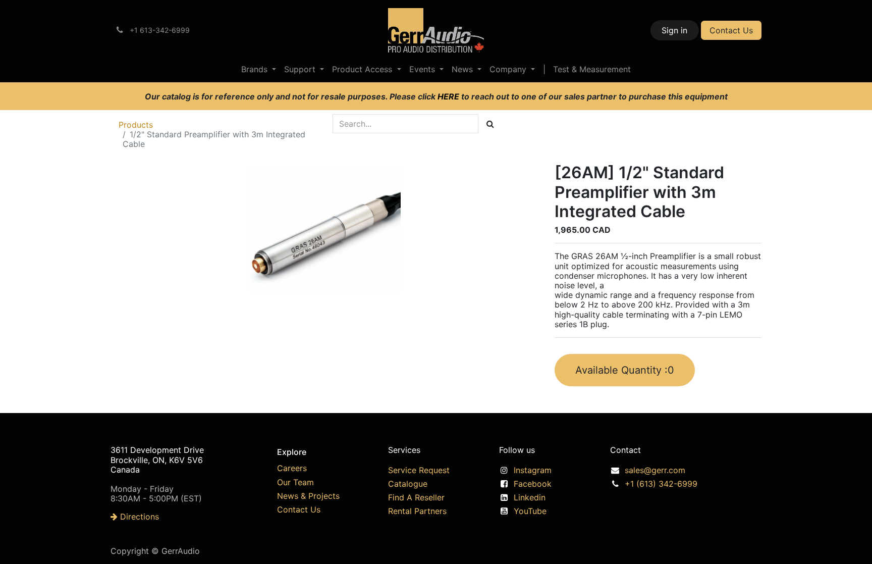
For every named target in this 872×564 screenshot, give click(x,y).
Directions (138, 516)
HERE (449, 96)
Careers (292, 468)
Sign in (674, 30)
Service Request (419, 470)
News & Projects (308, 496)
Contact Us (731, 30)
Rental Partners (417, 511)
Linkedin (530, 497)
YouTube (530, 511)
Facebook (533, 484)
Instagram (533, 470)
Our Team (295, 482)
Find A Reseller (416, 497)
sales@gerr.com (655, 470)
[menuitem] (258, 69)
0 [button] (624, 370)
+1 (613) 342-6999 (661, 484)
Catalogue (407, 484)
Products (136, 125)
